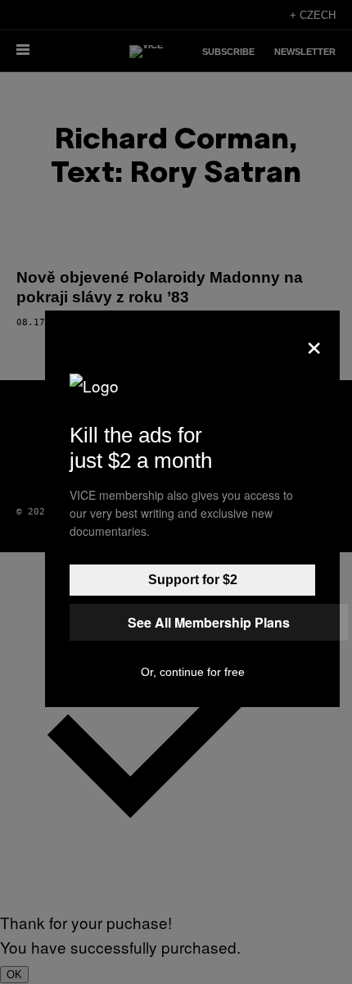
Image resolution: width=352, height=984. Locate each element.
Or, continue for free (193, 671)
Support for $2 (192, 580)
